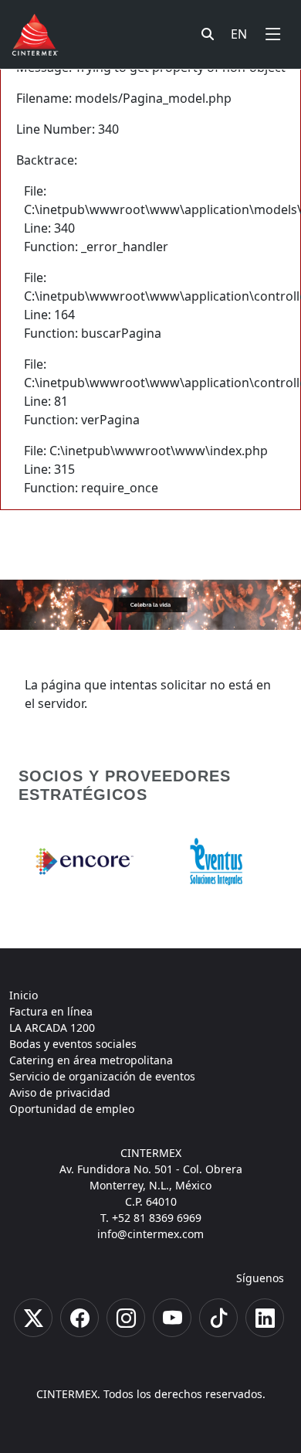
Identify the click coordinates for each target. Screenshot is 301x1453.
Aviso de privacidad (59, 1092)
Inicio (23, 995)
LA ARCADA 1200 (52, 1027)
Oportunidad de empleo (71, 1108)
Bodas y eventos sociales (73, 1043)
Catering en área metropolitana (91, 1060)
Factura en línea (51, 1011)
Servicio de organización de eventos (102, 1076)
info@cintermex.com (150, 1234)
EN (239, 34)
